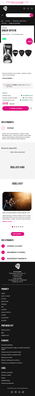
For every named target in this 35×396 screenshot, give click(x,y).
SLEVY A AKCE (5, 296)
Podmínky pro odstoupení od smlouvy (11, 363)
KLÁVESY (4, 309)
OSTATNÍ (4, 28)
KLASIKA (3, 320)
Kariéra (3, 378)
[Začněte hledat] (31, 15)
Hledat (3, 293)
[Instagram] (16, 392)
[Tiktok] (23, 392)
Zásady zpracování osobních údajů (11, 352)
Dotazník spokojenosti (7, 383)
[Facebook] (12, 392)
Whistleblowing (5, 380)
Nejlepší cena (5, 335)
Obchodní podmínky (7, 345)
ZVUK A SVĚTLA (6, 312)
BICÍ (2, 307)
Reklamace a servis (6, 357)
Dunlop (6, 34)
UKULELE (4, 304)
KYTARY (7, 21)
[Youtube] (19, 392)
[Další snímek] (32, 2)
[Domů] (2, 21)
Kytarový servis (5, 330)
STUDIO (3, 315)
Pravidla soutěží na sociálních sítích (11, 354)
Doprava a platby (6, 375)
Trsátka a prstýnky (19, 21)
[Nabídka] (3, 15)
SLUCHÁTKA (4, 317)
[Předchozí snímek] (3, 2)
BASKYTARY (4, 301)
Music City (13, 388)
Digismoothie (24, 388)
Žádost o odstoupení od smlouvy (10, 360)
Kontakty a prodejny (7, 372)
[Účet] (28, 8)
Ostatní (4, 23)
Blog (2, 332)
